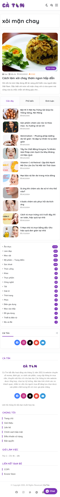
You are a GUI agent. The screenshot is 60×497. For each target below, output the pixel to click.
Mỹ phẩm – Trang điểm (14, 260)
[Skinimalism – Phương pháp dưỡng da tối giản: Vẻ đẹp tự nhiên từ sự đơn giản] (10, 140)
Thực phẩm (9, 278)
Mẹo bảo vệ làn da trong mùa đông (37, 175)
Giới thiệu (8, 423)
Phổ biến (30, 101)
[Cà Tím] (13, 5)
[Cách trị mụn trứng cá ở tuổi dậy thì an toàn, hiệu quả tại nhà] (10, 218)
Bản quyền (9, 441)
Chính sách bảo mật (13, 432)
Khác (6, 273)
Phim (6, 300)
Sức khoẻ (8, 264)
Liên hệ (7, 427)
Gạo (6, 74)
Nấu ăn (13, 74)
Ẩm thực (7, 247)
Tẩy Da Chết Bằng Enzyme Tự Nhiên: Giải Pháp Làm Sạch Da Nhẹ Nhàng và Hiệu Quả (38, 152)
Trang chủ (8, 418)
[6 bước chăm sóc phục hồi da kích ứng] (10, 205)
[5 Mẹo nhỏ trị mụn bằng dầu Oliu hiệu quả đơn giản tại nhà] (10, 231)
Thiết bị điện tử (10, 318)
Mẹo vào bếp (9, 309)
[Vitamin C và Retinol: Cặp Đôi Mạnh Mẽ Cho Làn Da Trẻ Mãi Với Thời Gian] (10, 166)
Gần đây (10, 101)
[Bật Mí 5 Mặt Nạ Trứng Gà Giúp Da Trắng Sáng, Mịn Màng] (10, 114)
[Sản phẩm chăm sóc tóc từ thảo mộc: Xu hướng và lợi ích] (10, 127)
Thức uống (9, 269)
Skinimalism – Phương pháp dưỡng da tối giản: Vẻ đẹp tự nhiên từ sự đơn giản (38, 139)
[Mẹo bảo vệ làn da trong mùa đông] (10, 179)
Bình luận (49, 101)
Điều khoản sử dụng (13, 436)
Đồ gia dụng (9, 313)
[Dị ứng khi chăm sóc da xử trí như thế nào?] (10, 192)
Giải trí (7, 291)
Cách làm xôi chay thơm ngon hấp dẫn (28, 78)
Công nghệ (9, 282)
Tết (5, 287)
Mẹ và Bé (8, 322)
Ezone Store (9, 474)
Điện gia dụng (10, 304)
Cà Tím (46, 485)
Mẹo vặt (7, 256)
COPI (6, 469)
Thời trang (8, 295)
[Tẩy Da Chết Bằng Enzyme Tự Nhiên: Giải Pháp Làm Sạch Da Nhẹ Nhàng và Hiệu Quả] (10, 153)
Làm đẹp (8, 251)
